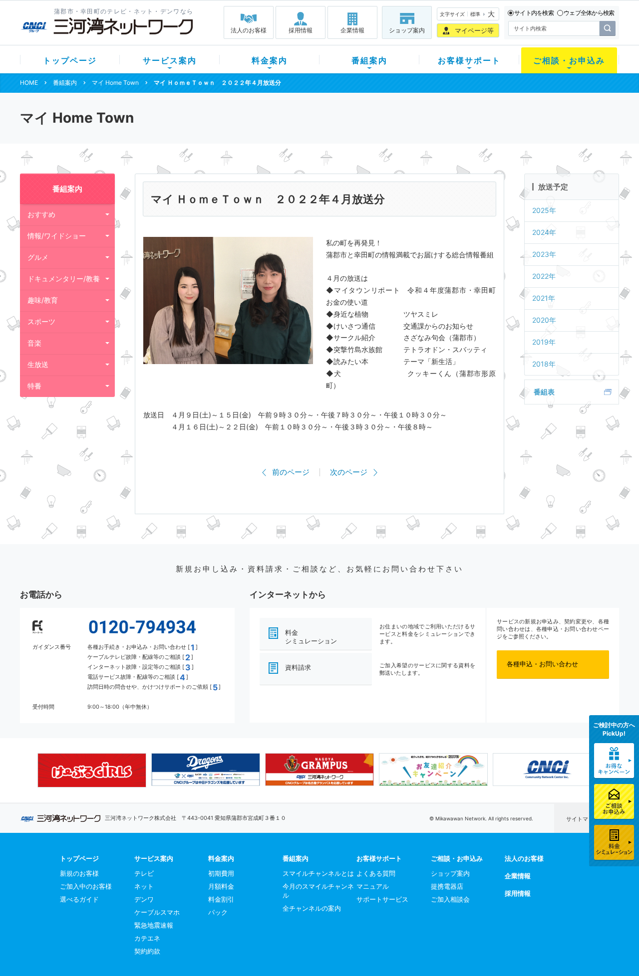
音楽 (34, 343)
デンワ (144, 899)
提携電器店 (447, 886)
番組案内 (369, 60)
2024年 (544, 232)
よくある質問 (375, 873)
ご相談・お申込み (569, 60)
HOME (29, 82)
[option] (91, 770)
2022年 (544, 276)
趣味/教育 (42, 300)
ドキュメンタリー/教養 (63, 278)
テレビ (144, 873)
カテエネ (147, 938)
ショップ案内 (407, 30)
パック (218, 912)
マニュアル (372, 886)
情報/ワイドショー (56, 235)
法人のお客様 (249, 30)
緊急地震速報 (153, 925)
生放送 (37, 364)
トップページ (70, 60)
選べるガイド (79, 899)
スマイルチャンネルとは (318, 873)
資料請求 (298, 667)
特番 (34, 386)
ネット (144, 886)
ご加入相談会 (450, 899)
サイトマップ (582, 818)
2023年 (544, 254)
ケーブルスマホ (157, 912)
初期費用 (221, 873)
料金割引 (221, 899)
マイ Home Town (115, 82)
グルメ (37, 257)
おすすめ (41, 214)
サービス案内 (170, 60)
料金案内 (270, 60)
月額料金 (221, 886)
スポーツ (41, 321)
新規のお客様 (79, 873)
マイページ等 (474, 30)
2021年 (543, 298)
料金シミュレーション (311, 636)
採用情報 (301, 30)
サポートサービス (382, 899)
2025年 (544, 210)
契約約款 (147, 951)
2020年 (544, 320)
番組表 (544, 392)
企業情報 (352, 30)
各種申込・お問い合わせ (542, 664)
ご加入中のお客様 (86, 886)
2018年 (544, 364)
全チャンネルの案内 (312, 908)
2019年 (544, 342)
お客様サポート (469, 60)
